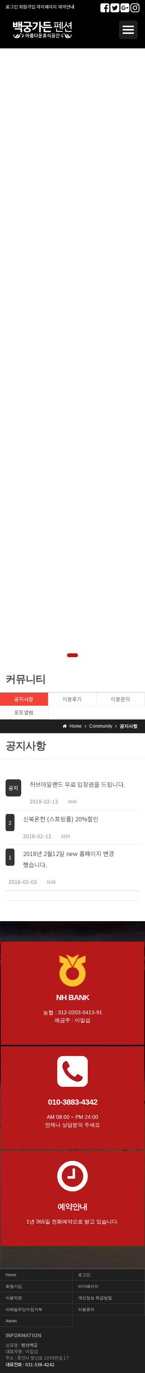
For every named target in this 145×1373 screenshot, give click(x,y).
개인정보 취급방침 (95, 1298)
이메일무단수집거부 (24, 1309)
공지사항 (23, 699)
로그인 (12, 6)
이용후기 (72, 699)
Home (11, 1275)
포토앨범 (23, 712)
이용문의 (120, 699)
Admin (11, 1321)
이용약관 (14, 1298)
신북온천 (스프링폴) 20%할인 (61, 818)
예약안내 (66, 6)
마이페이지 (46, 6)
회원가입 (27, 6)
